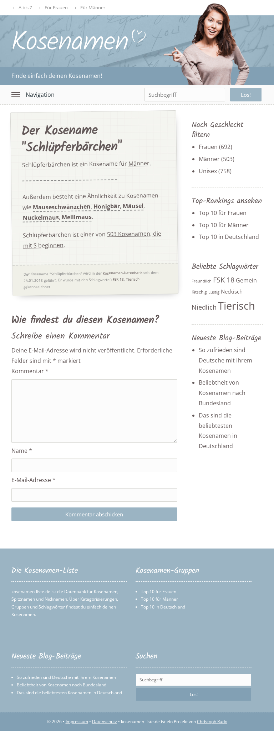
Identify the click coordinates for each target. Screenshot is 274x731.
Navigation (40, 95)
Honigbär (106, 206)
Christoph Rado (212, 722)
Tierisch (132, 279)
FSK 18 (117, 279)
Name (21, 451)
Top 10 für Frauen (223, 213)
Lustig (213, 292)
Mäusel (132, 206)
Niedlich (204, 307)
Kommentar (30, 371)
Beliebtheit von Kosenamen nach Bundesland (222, 393)
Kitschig (199, 292)
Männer (138, 163)
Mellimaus (76, 217)
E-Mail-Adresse (33, 480)
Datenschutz (104, 722)
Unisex (208, 171)
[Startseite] (79, 49)
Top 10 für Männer (224, 225)
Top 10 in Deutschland (229, 237)
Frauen (208, 147)
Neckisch (232, 291)
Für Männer (92, 7)
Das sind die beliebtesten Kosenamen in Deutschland (69, 693)
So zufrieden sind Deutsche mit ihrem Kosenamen (225, 360)
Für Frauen (56, 7)
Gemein (246, 280)
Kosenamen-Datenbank (122, 273)
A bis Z (25, 7)
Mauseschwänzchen (61, 207)
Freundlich (202, 281)
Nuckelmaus (40, 218)
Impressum (77, 722)
